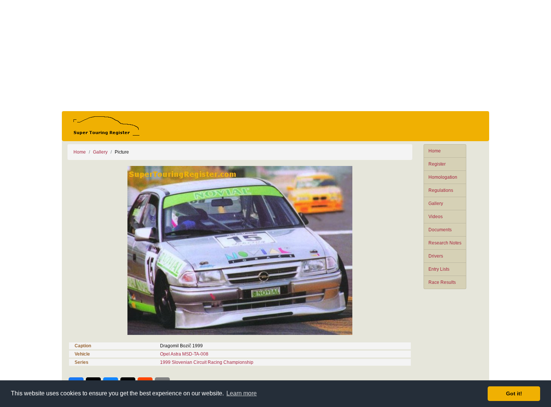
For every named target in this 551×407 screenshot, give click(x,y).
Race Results (442, 282)
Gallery (435, 203)
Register (437, 164)
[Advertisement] (275, 55)
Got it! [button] (514, 393)
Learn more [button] (241, 393)
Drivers (435, 256)
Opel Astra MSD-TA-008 (184, 354)
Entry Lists (438, 269)
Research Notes (444, 243)
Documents (440, 229)
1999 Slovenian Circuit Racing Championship (206, 362)
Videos (435, 216)
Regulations (440, 190)
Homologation (442, 177)
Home (434, 151)
